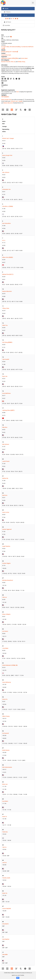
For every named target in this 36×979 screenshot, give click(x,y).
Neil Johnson (5, 444)
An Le (3, 240)
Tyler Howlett (5, 359)
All (6, 15)
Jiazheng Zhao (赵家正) (8, 410)
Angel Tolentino (6, 546)
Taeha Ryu (5, 832)
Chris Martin (5, 924)
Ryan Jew (4, 376)
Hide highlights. (5, 96)
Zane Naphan (5, 939)
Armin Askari (24, 58)
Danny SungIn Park (6, 99)
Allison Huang (5, 716)
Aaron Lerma (5, 512)
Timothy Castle (6, 878)
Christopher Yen (6, 189)
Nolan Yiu (4, 893)
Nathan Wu (5, 478)
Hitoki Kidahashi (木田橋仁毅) (10, 665)
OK (17, 977)
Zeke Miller (5, 954)
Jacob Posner (5, 461)
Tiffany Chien (5, 308)
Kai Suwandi (5, 733)
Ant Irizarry (5, 631)
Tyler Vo (4, 847)
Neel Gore (4, 495)
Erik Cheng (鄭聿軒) (7, 342)
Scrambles (7, 25)
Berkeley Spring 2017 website (8, 51)
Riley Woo (4, 427)
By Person (8, 22)
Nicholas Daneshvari (7, 580)
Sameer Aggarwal (6, 529)
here (17, 91)
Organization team (6, 55)
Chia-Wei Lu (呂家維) (7, 206)
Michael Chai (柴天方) (7, 274)
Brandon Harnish (5, 61)
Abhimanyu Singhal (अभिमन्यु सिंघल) (9, 58)
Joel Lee (4, 862)
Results (6, 8)
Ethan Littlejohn (6, 614)
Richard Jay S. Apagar (17, 101)
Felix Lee (13, 61)
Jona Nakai (5, 648)
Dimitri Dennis (5, 750)
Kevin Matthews (6, 393)
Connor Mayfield (6, 908)
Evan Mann (5, 801)
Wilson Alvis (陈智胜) (7, 257)
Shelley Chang (21, 61)
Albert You (5, 325)
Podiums (8, 12)
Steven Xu (4, 699)
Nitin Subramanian (7, 767)
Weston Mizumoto (8, 103)
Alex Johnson (5, 172)
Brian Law (5, 784)
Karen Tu (4, 816)
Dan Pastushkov (6, 223)
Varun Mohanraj (6, 682)
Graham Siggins (6, 563)
